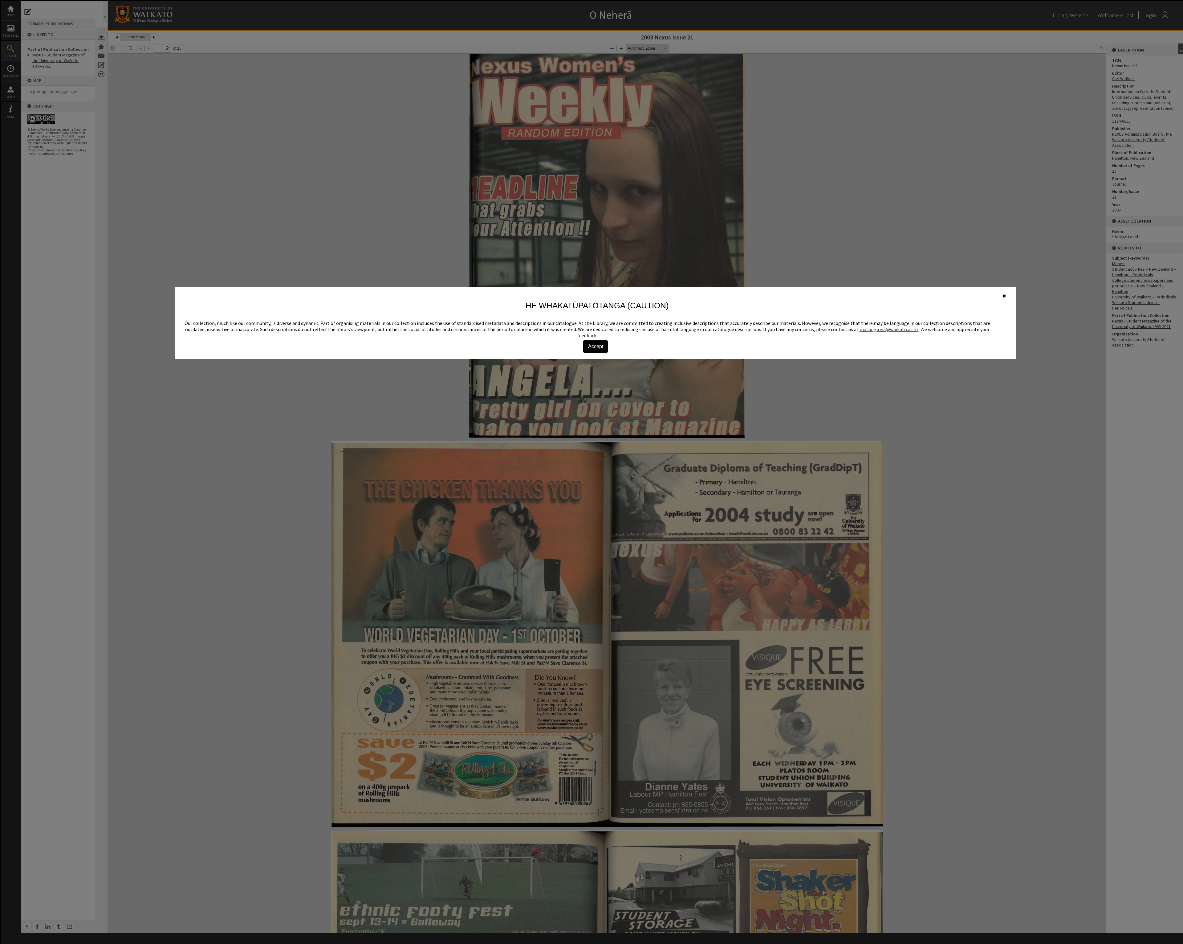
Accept (595, 346)
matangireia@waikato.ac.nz (889, 329)
